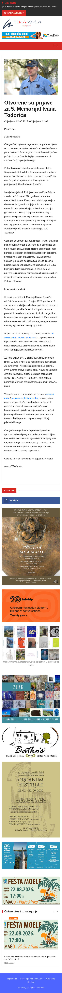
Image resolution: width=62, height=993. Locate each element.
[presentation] (53, 911)
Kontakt (31, 982)
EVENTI (13, 918)
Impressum (12, 979)
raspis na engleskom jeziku (24, 398)
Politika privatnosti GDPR (31, 979)
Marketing (50, 979)
